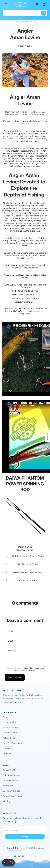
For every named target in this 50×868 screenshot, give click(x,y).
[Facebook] (29, 856)
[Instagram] (35, 856)
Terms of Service (10, 727)
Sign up (25, 837)
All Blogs (7, 801)
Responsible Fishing (12, 796)
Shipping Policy (10, 732)
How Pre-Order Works (13, 743)
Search (6, 717)
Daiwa (20, 291)
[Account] (37, 4)
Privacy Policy (9, 722)
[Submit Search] (43, 13)
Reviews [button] (47, 436)
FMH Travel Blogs (11, 775)
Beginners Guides (11, 790)
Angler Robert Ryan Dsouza (31, 265)
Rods (18, 550)
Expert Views (9, 785)
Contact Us (8, 748)
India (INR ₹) (12, 848)
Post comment (14, 677)
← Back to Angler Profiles (25, 21)
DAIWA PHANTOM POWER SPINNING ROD (25, 483)
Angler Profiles (10, 770)
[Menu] (6, 4)
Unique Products (11, 780)
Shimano (26, 302)
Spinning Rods (27, 550)
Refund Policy (9, 737)
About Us (7, 753)
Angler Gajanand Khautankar (25, 268)
